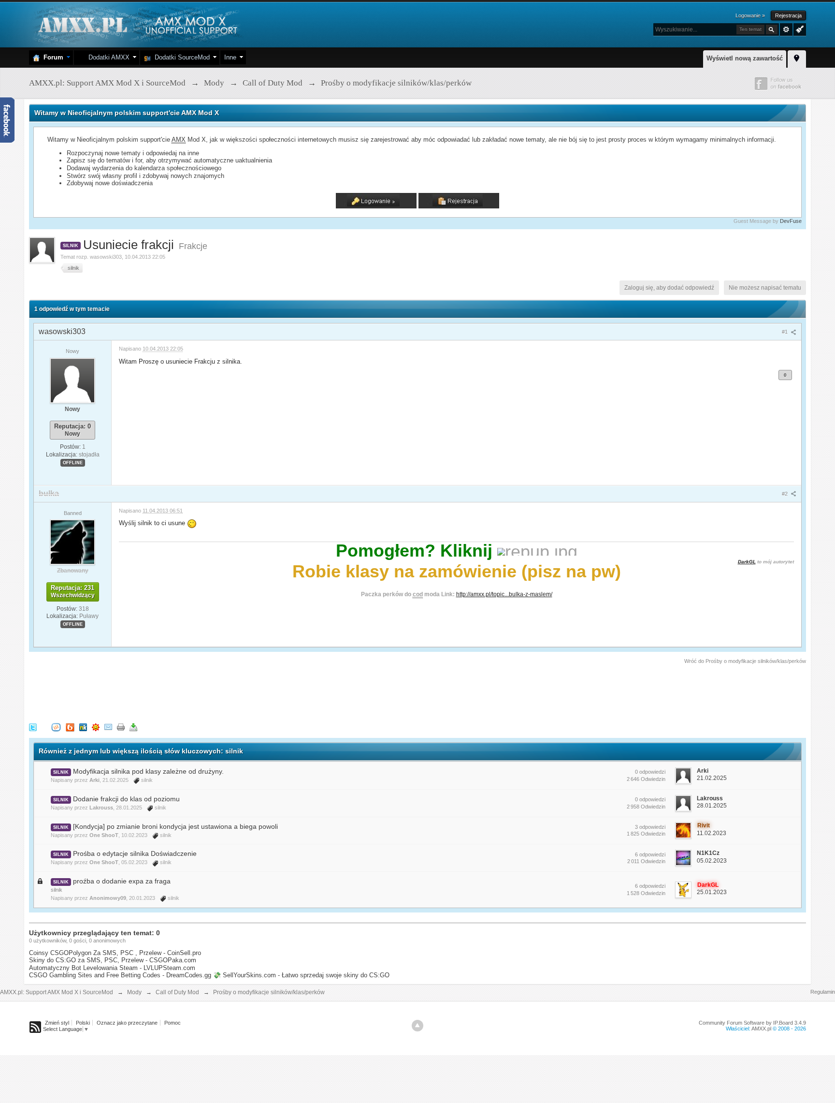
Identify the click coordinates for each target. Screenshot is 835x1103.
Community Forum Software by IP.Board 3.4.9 (752, 1023)
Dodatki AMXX (107, 57)
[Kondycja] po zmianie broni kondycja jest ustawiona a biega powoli (175, 826)
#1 (785, 332)
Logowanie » (750, 15)
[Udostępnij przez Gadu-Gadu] (96, 726)
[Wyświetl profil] (72, 380)
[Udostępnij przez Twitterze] (33, 726)
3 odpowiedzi (650, 827)
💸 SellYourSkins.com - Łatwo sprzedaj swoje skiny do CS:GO (301, 975)
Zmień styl (57, 1023)
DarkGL (747, 561)
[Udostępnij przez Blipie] (70, 726)
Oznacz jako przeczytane (127, 1023)
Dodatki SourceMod (180, 57)
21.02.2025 (712, 778)
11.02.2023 (711, 833)
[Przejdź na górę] (417, 1025)
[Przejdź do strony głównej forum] (136, 24)
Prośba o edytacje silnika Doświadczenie (135, 853)
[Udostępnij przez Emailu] (108, 726)
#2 (785, 494)
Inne (230, 57)
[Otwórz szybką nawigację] (797, 57)
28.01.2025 (712, 805)
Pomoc (172, 1023)
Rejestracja (788, 15)
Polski (83, 1023)
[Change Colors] (798, 28)
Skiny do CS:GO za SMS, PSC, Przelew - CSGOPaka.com (112, 960)
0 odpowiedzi (650, 772)
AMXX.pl (761, 1028)
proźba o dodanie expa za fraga (122, 881)
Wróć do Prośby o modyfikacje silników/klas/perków (745, 661)
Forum (51, 57)
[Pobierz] (133, 726)
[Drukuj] (121, 726)
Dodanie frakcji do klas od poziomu (126, 799)
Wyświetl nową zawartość (744, 58)
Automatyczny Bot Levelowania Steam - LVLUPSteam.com (112, 967)
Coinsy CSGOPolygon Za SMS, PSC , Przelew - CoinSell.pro (115, 952)
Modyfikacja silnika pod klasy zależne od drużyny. (148, 771)
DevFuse (791, 221)
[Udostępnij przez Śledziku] (83, 726)
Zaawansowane (786, 29)
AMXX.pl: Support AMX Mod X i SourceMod (56, 992)
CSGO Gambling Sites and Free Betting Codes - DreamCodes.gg (120, 975)
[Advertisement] (205, 692)
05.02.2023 (712, 860)
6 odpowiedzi (650, 854)
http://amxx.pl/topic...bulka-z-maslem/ (504, 594)
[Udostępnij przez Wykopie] (56, 726)
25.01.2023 (712, 892)
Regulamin (822, 992)
